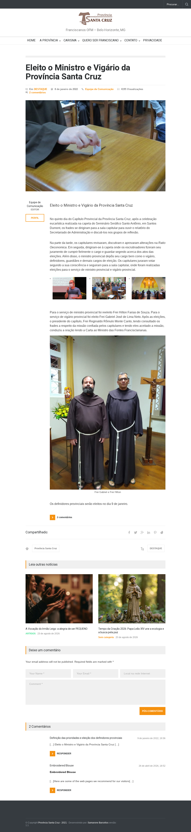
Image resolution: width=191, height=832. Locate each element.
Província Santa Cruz (46, 548)
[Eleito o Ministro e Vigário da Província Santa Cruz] (95, 145)
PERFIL (35, 218)
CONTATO (130, 40)
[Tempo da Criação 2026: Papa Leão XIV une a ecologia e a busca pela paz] (131, 598)
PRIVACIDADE (152, 40)
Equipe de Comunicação (99, 89)
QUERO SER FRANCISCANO (100, 40)
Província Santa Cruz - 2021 (52, 822)
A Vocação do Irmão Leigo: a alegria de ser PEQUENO (57, 628)
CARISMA (70, 40)
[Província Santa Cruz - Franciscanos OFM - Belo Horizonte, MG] (95, 18)
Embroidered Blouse (62, 765)
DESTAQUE (40, 89)
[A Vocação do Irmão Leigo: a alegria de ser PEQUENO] (59, 598)
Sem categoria (106, 637)
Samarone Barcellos (97, 822)
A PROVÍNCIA (49, 40)
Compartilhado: (37, 532)
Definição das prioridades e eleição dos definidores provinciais (86, 737)
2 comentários (37, 92)
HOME (31, 40)
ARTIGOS (31, 633)
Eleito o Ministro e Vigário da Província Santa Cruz (78, 72)
